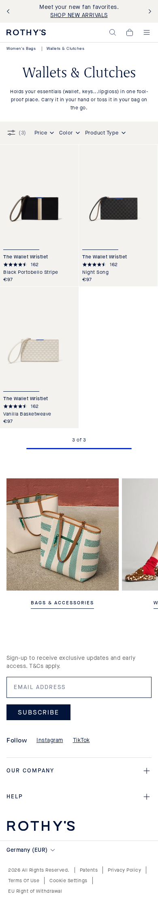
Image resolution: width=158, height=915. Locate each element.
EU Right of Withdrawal (35, 891)
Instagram (49, 740)
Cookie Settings (68, 880)
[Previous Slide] (10, 11)
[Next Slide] (148, 11)
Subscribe (38, 712)
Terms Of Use (23, 880)
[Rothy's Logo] (26, 32)
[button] (113, 32)
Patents (89, 870)
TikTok (81, 740)
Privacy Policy (124, 870)
